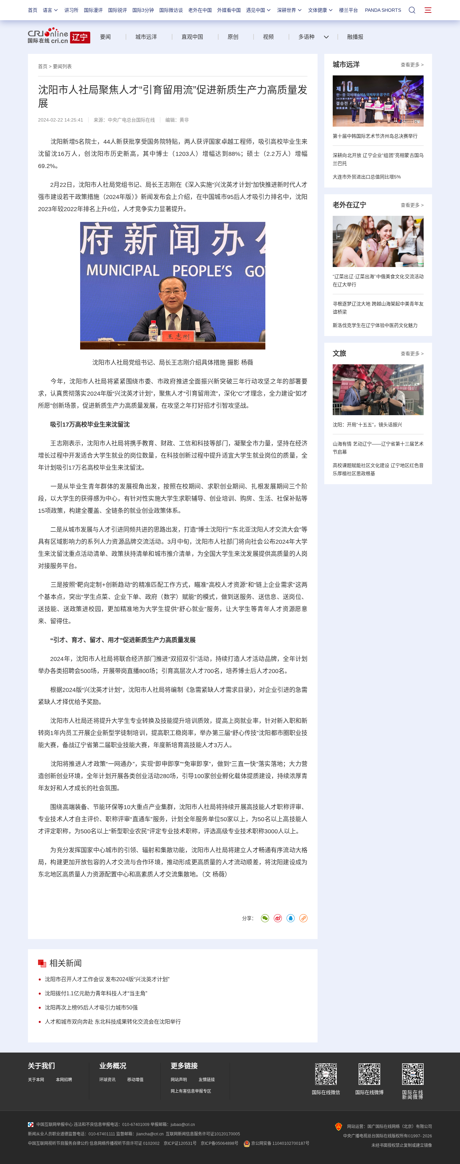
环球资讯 (107, 1079)
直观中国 (192, 37)
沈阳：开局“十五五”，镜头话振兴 (367, 424)
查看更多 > (412, 64)
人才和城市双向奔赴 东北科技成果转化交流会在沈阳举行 (113, 1022)
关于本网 (36, 1079)
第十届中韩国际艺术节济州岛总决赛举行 (375, 136)
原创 (233, 37)
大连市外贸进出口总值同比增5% (367, 176)
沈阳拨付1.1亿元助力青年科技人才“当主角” (96, 993)
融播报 (355, 37)
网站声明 (179, 1079)
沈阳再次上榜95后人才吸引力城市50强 (91, 1007)
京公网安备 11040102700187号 (279, 1143)
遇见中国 (255, 10)
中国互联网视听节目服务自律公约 (58, 1143)
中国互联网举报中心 (54, 1124)
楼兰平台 (348, 10)
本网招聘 (64, 1079)
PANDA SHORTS (383, 10)
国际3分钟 (143, 10)
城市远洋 (146, 37)
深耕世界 (286, 10)
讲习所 (71, 10)
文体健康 (317, 10)
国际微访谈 (171, 10)
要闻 (105, 37)
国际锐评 (117, 10)
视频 (268, 37)
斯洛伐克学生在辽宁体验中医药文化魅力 (375, 325)
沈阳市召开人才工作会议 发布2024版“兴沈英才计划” (107, 979)
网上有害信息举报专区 (191, 1091)
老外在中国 (200, 10)
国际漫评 (93, 10)
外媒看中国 (229, 10)
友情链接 (207, 1079)
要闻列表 (62, 66)
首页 (32, 10)
